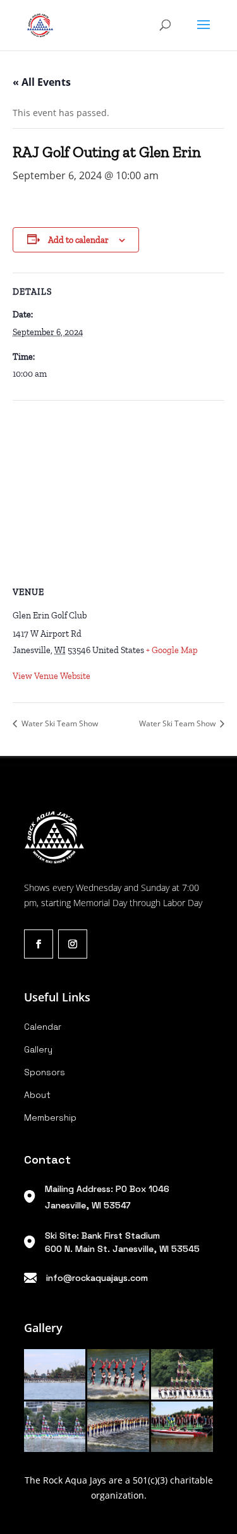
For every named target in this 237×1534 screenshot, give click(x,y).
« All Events (42, 82)
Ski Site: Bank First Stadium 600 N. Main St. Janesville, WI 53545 (122, 1242)
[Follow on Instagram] (72, 944)
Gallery (38, 1049)
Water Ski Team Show (59, 723)
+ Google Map (172, 650)
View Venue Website (51, 676)
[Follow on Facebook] (38, 944)
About (37, 1094)
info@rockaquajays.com (97, 1277)
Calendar (42, 1026)
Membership (50, 1117)
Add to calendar (78, 240)
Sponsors (44, 1072)
